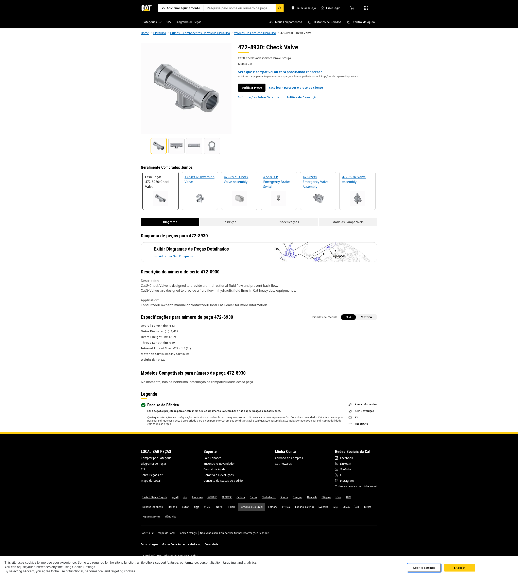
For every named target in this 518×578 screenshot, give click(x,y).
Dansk (253, 497)
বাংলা (185, 497)
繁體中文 (227, 497)
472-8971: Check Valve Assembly (236, 179)
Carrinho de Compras (289, 458)
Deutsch (312, 497)
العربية (175, 497)
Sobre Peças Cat (152, 475)
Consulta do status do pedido (223, 480)
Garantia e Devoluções (219, 475)
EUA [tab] (348, 317)
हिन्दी (348, 497)
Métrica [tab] (366, 317)
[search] (280, 8)
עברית (338, 497)
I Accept (459, 567)
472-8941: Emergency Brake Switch (276, 182)
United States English (154, 497)
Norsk (219, 507)
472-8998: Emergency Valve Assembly (315, 182)
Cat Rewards (283, 463)
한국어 (207, 507)
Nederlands (269, 497)
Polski (231, 507)
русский (286, 507)
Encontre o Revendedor (219, 463)
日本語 (185, 507)
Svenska (323, 507)
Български (197, 497)
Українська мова (151, 516)
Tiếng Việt (170, 516)
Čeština (241, 497)
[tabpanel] (186, 88)
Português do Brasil (251, 507)
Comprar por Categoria (156, 458)
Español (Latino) (304, 507)
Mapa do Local (150, 480)
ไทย (357, 507)
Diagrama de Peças (154, 463)
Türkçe (367, 507)
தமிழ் (335, 507)
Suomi (284, 497)
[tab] (159, 146)
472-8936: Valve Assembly (354, 179)
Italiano (172, 507)
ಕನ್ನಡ (196, 507)
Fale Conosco (213, 458)
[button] (295, 88)
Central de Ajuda (214, 469)
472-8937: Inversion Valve (199, 179)
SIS (143, 469)
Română (272, 507)
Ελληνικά (326, 497)
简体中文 (212, 497)
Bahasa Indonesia (152, 507)
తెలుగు (346, 507)
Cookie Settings (187, 533)
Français (297, 497)
